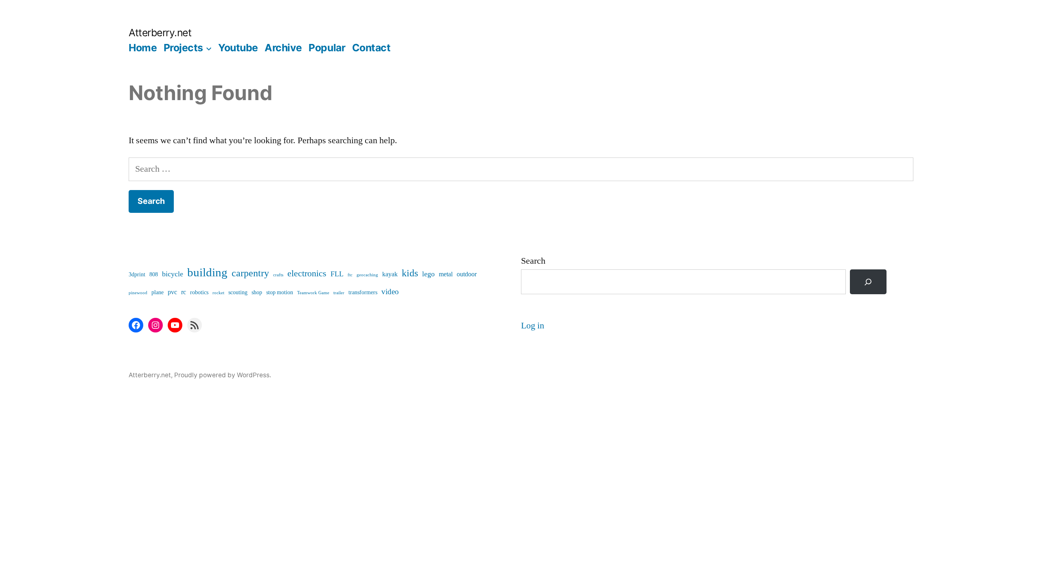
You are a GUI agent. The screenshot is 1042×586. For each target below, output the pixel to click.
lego (428, 274)
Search (533, 261)
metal (446, 274)
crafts (278, 275)
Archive (283, 48)
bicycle (172, 274)
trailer (338, 292)
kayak (390, 274)
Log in (532, 325)
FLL (337, 274)
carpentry (250, 273)
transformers (362, 292)
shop (257, 292)
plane (157, 292)
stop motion (279, 292)
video (390, 292)
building (207, 272)
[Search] (868, 281)
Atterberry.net (160, 32)
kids (410, 273)
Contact (371, 48)
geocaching (367, 275)
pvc (172, 292)
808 (153, 274)
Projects (183, 48)
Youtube (238, 48)
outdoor (467, 274)
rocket (218, 292)
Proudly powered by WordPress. (222, 375)
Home (143, 48)
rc (183, 292)
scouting (237, 292)
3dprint (137, 274)
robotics (199, 292)
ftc (350, 275)
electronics (306, 273)
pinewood (138, 292)
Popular (327, 48)
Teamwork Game (313, 292)
